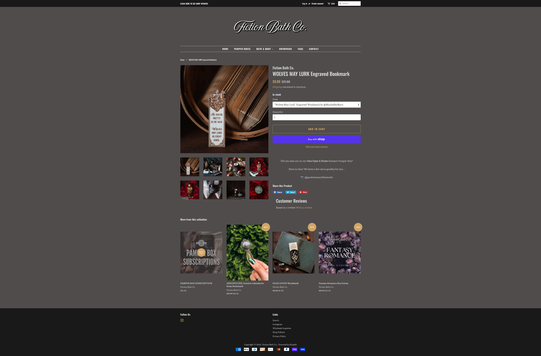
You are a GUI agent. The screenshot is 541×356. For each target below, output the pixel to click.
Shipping (277, 87)
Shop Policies (279, 332)
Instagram (277, 324)
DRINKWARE (285, 49)
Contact (314, 49)
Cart (333, 3)
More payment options (317, 146)
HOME (225, 49)
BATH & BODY (264, 49)
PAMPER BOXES (242, 49)
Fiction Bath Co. (269, 344)
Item (275, 99)
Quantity (278, 112)
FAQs (300, 49)
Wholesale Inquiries (282, 328)
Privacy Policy (279, 336)
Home (182, 59)
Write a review (304, 207)
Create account (317, 3)
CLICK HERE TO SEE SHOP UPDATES (194, 3)
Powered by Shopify (287, 344)
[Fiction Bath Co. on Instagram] (181, 321)
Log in (304, 3)
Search (276, 320)
